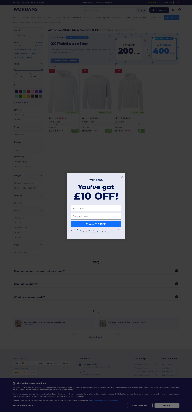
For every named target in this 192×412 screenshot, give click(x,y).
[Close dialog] (122, 176)
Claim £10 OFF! (96, 224)
